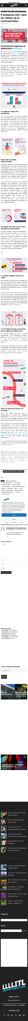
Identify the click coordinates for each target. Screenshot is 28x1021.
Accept (14, 515)
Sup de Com (17, 492)
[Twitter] (19, 1015)
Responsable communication (7, 492)
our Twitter (13, 1005)
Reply (7, 536)
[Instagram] (8, 1015)
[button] (26, 5)
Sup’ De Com (16, 53)
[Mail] (16, 1015)
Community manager (16, 484)
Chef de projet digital (5, 484)
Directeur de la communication (18, 486)
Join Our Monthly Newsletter (10, 667)
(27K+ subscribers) (10, 632)
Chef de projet (17, 482)
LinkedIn (20, 488)
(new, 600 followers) (10, 636)
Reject (14, 519)
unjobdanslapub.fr (6, 434)
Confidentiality (14, 522)
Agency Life (4, 11)
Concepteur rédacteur (5, 486)
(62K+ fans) (8, 638)
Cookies (7, 522)
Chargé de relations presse (6, 482)
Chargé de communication (11, 480)
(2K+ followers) (9, 635)
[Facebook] (4, 1015)
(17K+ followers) (9, 630)
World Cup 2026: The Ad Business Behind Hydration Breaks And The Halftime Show (12, 694)
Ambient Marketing (6, 762)
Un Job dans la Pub (20, 432)
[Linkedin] (12, 1015)
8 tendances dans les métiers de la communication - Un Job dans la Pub (16, 528)
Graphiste (3, 488)
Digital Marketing (6, 690)
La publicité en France (20, 11)
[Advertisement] (12, 602)
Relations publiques (19, 490)
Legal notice (22, 522)
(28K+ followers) (8, 633)
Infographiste (10, 488)
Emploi (2, 8)
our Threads (21, 1005)
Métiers (2, 490)
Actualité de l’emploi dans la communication (13, 471)
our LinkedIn (6, 1005)
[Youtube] (23, 1015)
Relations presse (9, 490)
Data (9, 11)
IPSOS (15, 488)
